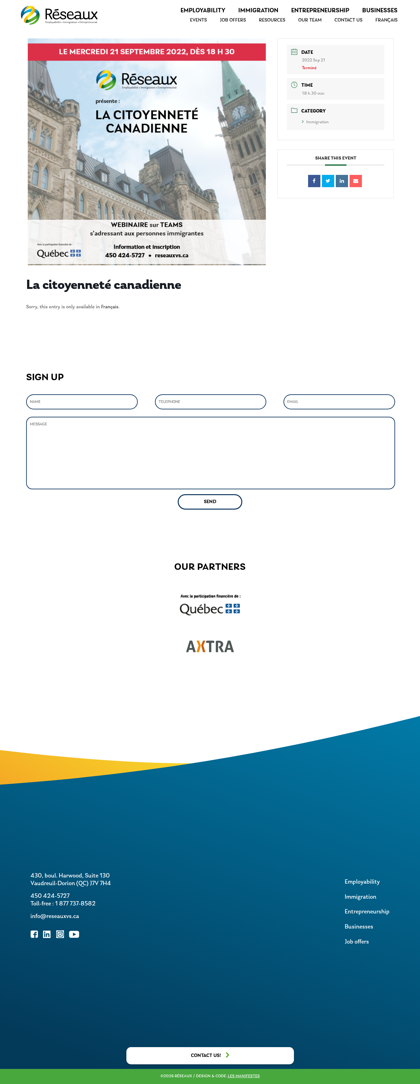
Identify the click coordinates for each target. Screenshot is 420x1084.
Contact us (349, 20)
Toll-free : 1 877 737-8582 (63, 904)
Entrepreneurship (320, 11)
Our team (310, 20)
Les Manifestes (244, 1076)
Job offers (233, 20)
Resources (272, 20)
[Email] (356, 181)
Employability (202, 11)
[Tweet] (328, 181)
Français (109, 307)
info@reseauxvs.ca (54, 916)
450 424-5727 (49, 896)
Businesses (380, 11)
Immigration (258, 11)
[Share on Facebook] (314, 181)
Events (198, 20)
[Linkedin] (342, 181)
